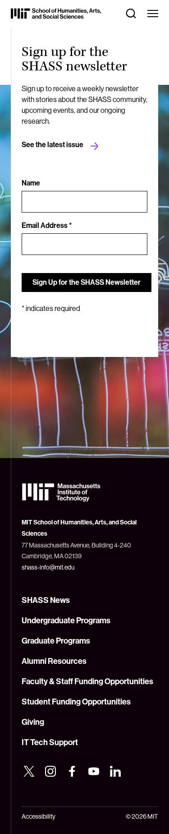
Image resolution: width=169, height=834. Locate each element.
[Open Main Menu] (153, 13)
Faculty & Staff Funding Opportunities (87, 681)
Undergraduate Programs (66, 621)
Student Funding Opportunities (76, 702)
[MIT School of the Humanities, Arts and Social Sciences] (56, 13)
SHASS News (46, 600)
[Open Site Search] (131, 13)
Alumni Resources (54, 661)
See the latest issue (52, 144)
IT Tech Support (50, 742)
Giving (33, 722)
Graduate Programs (56, 641)
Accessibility (38, 816)
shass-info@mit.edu (48, 567)
